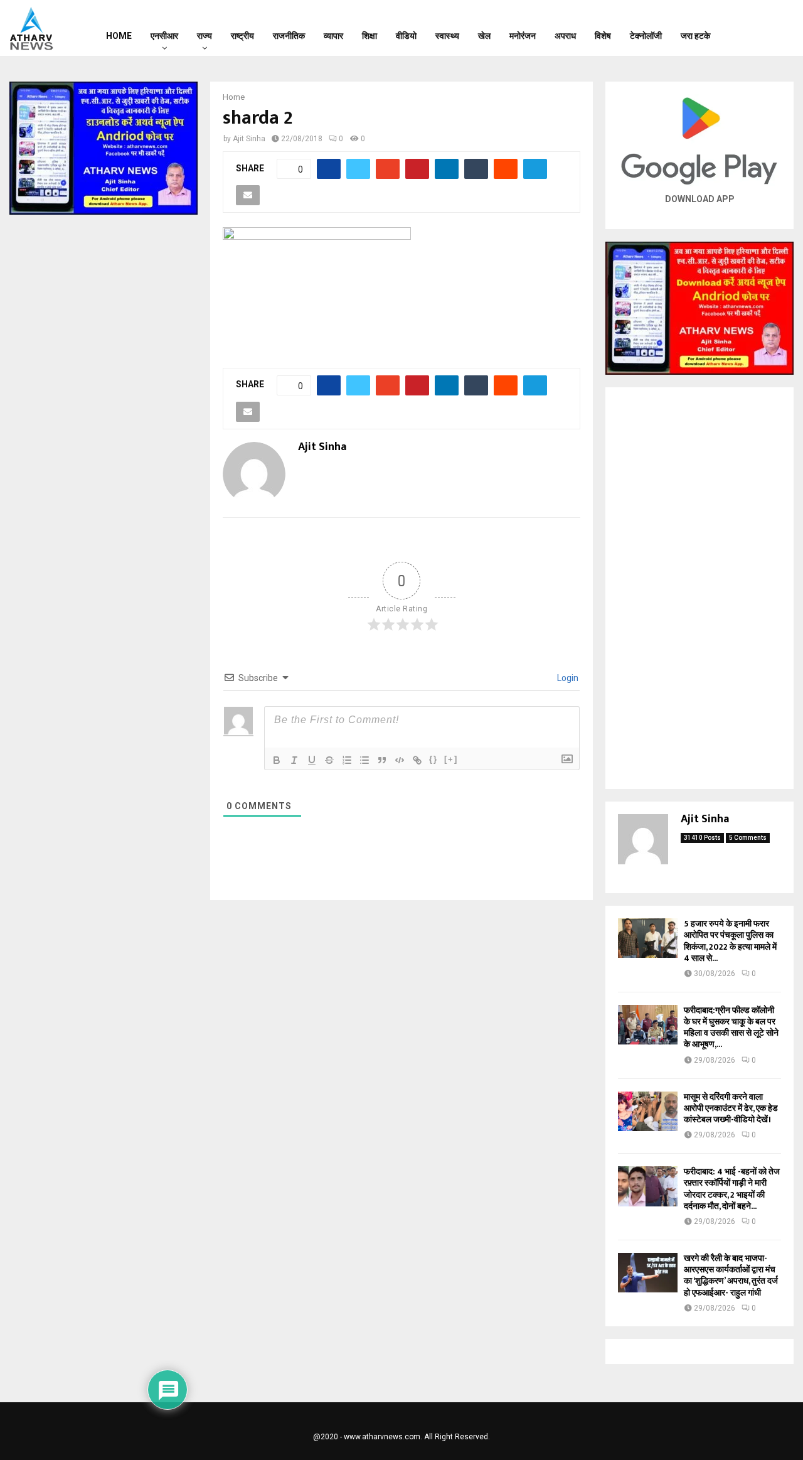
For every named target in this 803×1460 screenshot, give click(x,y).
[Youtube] (779, 28)
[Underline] (312, 760)
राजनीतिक (289, 36)
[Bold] (276, 760)
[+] (451, 759)
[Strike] (329, 760)
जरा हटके (695, 36)
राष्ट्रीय (242, 36)
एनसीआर (164, 36)
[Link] (417, 760)
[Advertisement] (699, 588)
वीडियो (406, 36)
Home (119, 36)
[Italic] (294, 760)
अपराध (565, 36)
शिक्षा (369, 36)
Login (566, 678)
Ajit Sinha (249, 138)
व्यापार (333, 36)
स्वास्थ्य (447, 36)
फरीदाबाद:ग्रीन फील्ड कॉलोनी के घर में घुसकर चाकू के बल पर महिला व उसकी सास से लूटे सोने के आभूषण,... (731, 1027)
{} (433, 759)
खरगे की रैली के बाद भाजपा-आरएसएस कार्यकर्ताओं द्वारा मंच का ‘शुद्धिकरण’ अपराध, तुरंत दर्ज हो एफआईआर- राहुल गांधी (731, 1275)
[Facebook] (746, 28)
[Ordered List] (347, 760)
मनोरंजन (522, 36)
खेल (484, 36)
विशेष (603, 36)
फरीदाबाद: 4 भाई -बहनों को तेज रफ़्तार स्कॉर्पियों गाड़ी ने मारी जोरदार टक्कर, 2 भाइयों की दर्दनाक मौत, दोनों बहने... (732, 1188)
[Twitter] (763, 28)
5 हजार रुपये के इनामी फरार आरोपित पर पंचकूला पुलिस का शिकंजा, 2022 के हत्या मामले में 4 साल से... (730, 940)
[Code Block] (399, 760)
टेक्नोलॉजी (646, 36)
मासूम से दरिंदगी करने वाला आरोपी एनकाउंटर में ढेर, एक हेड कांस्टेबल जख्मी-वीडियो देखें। (731, 1108)
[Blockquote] (382, 760)
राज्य (204, 36)
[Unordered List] (364, 760)
